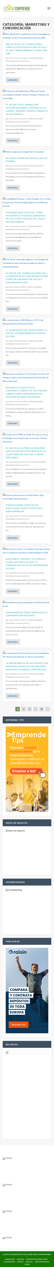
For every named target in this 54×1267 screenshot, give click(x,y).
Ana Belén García (15, 573)
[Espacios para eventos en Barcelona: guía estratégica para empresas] (27, 497)
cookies (27, 1264)
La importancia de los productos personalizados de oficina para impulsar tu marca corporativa (27, 666)
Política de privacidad (42, 1262)
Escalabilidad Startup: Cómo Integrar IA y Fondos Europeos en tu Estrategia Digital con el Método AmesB (26, 217)
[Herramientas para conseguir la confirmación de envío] (27, 604)
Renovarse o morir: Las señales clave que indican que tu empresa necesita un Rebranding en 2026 (27, 563)
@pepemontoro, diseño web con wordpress (31, 1254)
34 (41, 709)
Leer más (12, 80)
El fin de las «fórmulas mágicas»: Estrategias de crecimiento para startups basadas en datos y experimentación (27, 278)
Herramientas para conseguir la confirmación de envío (26, 614)
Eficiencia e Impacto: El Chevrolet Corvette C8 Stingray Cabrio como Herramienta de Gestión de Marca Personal (27, 392)
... (35, 709)
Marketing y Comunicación (16, 61)
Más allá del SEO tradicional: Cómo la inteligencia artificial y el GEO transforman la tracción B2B (27, 49)
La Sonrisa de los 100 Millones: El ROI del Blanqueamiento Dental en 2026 (27, 333)
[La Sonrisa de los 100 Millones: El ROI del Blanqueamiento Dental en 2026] (27, 322)
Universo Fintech (9, 1262)
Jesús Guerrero (15, 58)
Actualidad (38, 58)
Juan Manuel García (16, 462)
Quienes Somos (10, 1259)
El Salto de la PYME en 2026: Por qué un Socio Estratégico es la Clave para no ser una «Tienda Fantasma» (25, 452)
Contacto (20, 1262)
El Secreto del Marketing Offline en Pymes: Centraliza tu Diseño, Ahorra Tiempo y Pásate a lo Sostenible (27, 109)
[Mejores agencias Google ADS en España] (27, 152)
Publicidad (20, 1259)
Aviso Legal (29, 1262)
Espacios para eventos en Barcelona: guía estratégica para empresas (24, 508)
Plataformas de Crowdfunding (37, 1259)
